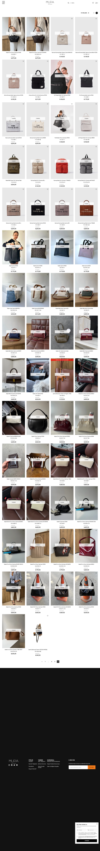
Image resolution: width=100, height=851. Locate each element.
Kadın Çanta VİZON (37, 265)
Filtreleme (84, 13)
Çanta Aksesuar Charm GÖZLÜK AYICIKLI (37, 649)
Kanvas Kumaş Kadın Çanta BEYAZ (13, 137)
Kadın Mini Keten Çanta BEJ (62, 308)
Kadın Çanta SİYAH (13, 265)
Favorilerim (31, 766)
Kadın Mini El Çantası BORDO (86, 351)
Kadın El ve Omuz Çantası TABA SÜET (13, 649)
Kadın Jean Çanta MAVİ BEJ (13, 308)
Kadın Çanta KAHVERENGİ (38, 308)
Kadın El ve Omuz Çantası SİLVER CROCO (13, 564)
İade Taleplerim (41, 761)
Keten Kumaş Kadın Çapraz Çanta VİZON (13, 95)
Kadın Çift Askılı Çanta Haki (62, 351)
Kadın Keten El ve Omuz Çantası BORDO (13, 521)
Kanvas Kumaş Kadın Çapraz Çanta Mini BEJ (62, 52)
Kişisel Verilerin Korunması (53, 763)
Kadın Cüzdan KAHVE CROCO (13, 479)
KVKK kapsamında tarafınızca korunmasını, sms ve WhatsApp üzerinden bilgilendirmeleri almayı (87, 836)
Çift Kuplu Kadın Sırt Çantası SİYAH (62, 95)
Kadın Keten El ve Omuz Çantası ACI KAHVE (38, 521)
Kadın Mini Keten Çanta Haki (86, 308)
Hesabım (31, 761)
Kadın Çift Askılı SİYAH (38, 393)
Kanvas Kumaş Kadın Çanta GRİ (62, 223)
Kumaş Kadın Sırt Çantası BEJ (38, 180)
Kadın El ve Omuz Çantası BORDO (86, 393)
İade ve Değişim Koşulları (53, 766)
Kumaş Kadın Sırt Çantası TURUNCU (62, 180)
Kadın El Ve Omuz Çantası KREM (86, 436)
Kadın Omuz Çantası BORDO (37, 351)
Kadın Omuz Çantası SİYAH (38, 436)
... (48, 661)
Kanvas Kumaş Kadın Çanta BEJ (13, 223)
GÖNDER (87, 840)
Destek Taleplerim (33, 763)
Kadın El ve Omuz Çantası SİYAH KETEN (86, 521)
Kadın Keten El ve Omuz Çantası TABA (62, 479)
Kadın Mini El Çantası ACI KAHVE (13, 393)
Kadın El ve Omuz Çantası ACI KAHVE (37, 52)
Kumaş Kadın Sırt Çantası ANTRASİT (86, 180)
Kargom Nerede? (32, 768)
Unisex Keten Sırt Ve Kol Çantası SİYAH (38, 95)
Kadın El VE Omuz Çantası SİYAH (37, 607)
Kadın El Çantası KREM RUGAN (14, 436)
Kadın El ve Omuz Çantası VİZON (37, 564)
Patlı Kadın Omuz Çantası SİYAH (62, 137)
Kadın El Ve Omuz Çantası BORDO (62, 436)
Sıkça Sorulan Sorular (41, 767)
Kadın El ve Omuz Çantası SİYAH (13, 52)
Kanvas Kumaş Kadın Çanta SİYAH (38, 223)
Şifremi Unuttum (42, 763)
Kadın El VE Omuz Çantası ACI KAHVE (62, 607)
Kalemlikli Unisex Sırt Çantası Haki (13, 180)
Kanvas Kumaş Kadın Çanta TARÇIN (86, 223)
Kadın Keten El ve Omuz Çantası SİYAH (86, 479)
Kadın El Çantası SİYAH (62, 521)
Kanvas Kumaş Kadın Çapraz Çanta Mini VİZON (86, 52)
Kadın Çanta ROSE (86, 265)
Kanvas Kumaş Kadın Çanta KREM (38, 137)
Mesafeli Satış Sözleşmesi (53, 761)
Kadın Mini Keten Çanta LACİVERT (13, 351)
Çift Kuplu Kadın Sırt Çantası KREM (86, 137)
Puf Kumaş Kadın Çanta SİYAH (86, 95)
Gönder (91, 767)
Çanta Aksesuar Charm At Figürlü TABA (62, 393)
